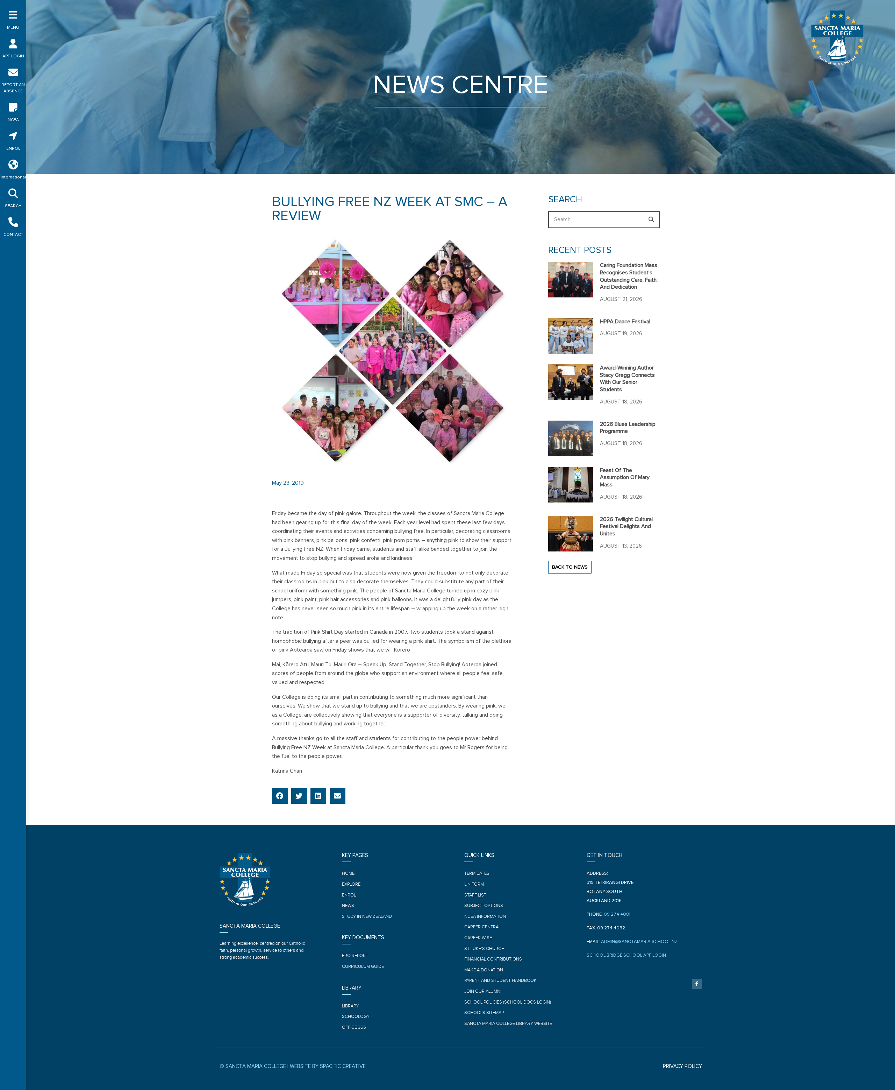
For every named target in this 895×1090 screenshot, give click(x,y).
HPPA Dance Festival (625, 321)
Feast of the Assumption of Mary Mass (625, 477)
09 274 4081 (617, 914)
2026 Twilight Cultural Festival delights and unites (626, 526)
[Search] (651, 219)
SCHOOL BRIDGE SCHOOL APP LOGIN (626, 955)
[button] (280, 796)
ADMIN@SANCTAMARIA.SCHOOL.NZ (639, 942)
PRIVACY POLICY (682, 1066)
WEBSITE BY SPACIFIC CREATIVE (328, 1066)
